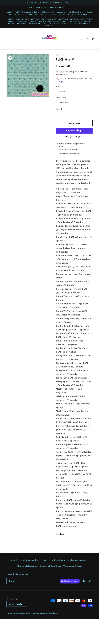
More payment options (74, 137)
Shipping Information (27, 566)
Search (14, 560)
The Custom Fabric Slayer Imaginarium (28, 613)
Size (57, 86)
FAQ (44, 560)
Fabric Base (61, 97)
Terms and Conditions (50, 566)
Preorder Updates (56, 560)
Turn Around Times (72, 566)
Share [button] (61, 534)
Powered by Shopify (50, 613)
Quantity (59, 109)
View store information (69, 153)
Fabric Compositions (29, 560)
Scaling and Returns (76, 560)
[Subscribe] (50, 581)
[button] (5, 39)
